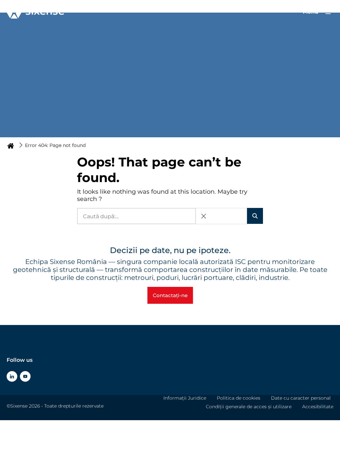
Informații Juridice (184, 398)
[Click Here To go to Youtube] (25, 376)
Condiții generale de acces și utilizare (249, 407)
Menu (311, 12)
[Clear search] (204, 216)
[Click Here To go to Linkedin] (12, 376)
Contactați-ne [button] (170, 295)
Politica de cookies (238, 398)
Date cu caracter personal (301, 398)
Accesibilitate (317, 407)
